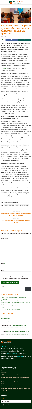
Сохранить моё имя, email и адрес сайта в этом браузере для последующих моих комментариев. (16, 277)
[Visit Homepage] (16, 2)
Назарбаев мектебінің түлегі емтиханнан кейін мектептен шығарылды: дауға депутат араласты (15, 327)
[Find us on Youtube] (8, 405)
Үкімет (17, 205)
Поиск (2, 286)
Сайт (2, 270)
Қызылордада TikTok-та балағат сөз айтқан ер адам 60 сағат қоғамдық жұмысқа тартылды (15, 389)
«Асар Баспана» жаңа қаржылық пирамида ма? (18, 331)
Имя (2, 257)
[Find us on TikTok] (5, 405)
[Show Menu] (2, 2)
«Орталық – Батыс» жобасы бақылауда (10, 309)
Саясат (6, 6)
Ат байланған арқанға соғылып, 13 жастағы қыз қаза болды (15, 301)
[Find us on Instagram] (3, 405)
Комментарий (5, 238)
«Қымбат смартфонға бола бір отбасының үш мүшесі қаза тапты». (15, 382)
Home (2, 6)
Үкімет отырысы (24, 205)
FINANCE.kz (4, 68)
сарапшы (11, 205)
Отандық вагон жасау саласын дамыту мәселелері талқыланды (13, 371)
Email (3, 263)
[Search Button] (30, 2)
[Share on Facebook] (12, 40)
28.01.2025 (3, 36)
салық (6, 205)
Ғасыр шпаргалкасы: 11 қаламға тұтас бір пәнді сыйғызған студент (15, 378)
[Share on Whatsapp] (24, 40)
